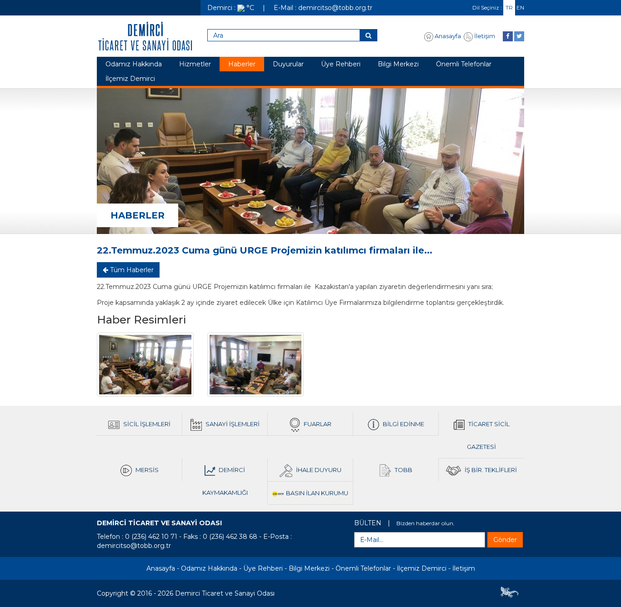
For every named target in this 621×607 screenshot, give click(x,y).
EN (520, 7)
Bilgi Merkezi (398, 64)
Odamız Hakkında (133, 64)
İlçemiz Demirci (130, 79)
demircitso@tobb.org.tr (134, 546)
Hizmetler (195, 64)
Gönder (505, 540)
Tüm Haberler (131, 270)
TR (509, 7)
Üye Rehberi (341, 64)
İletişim (484, 36)
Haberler (241, 64)
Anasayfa (447, 36)
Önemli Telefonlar (463, 64)
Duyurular (288, 64)
